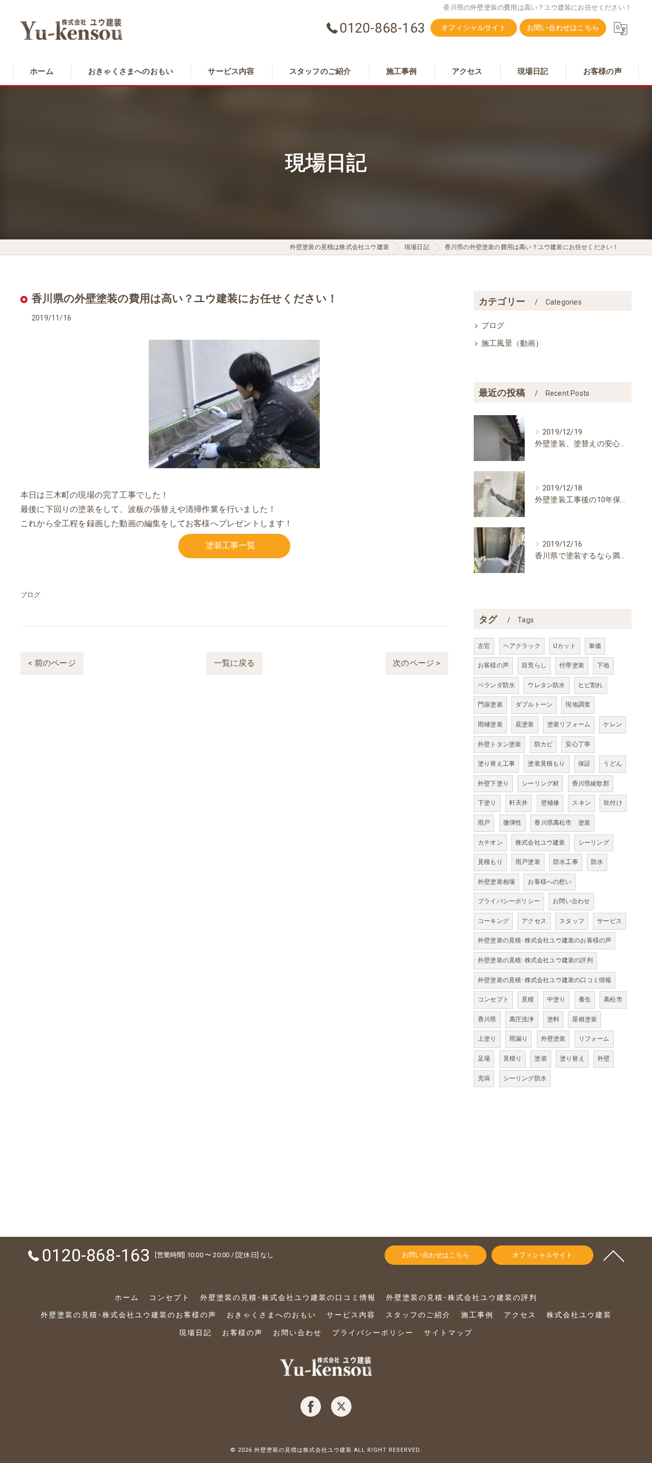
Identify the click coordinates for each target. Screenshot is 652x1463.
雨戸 (484, 822)
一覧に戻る (234, 663)
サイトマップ (448, 1333)
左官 (484, 645)
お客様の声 (493, 665)
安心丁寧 (577, 744)
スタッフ (571, 921)
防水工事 (565, 861)
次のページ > (416, 663)
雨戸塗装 (527, 861)
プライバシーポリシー (509, 901)
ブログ (30, 595)
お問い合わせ (571, 901)
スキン (581, 802)
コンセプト (493, 999)
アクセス (534, 921)
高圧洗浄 (521, 1019)
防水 (597, 861)
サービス (609, 921)
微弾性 (512, 822)
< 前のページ (51, 663)
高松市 (613, 999)
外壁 (603, 1058)
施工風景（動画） (512, 343)
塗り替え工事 (496, 763)
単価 (595, 645)
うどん (612, 763)
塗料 (553, 1019)
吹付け (613, 802)
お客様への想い (549, 881)
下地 (603, 665)
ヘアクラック (521, 645)
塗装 (540, 1058)
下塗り (487, 802)
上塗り (487, 1038)
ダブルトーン (534, 704)
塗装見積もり (546, 763)
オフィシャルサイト (473, 27)
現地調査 (577, 704)
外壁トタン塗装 (499, 744)
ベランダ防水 (496, 685)
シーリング (593, 842)
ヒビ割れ (590, 685)
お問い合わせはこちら (563, 27)
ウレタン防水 (546, 685)
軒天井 (518, 802)
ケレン (612, 724)
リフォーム (594, 1038)
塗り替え (572, 1058)
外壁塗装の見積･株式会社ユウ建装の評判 (535, 960)
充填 (484, 1078)
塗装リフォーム (568, 724)
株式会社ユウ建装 (540, 842)
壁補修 (550, 802)
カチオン (490, 842)
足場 (484, 1058)
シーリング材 (540, 783)
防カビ (543, 744)
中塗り (556, 999)
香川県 (487, 1019)
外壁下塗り (493, 783)
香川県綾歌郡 (590, 783)
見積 (528, 999)
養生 (585, 999)
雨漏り (518, 1038)
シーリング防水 (525, 1078)
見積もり (490, 861)
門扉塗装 (490, 704)
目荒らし (534, 665)
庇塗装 (524, 724)
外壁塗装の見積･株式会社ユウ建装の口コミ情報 (544, 980)
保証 (584, 763)
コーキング (493, 921)
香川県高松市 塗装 (562, 822)
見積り (512, 1058)
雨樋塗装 (490, 724)
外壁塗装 (553, 1038)
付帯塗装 (571, 665)
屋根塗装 (584, 1019)
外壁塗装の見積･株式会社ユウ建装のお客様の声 (544, 940)
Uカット (564, 645)
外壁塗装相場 (496, 881)
